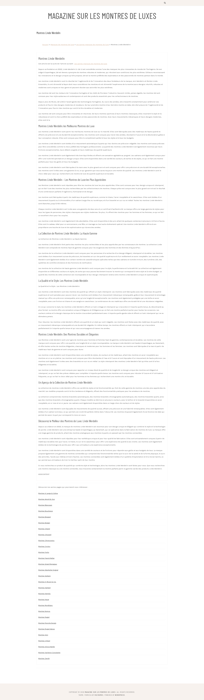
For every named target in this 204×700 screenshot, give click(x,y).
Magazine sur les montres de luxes (102, 16)
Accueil (45, 45)
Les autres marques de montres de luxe (92, 45)
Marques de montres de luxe (62, 45)
